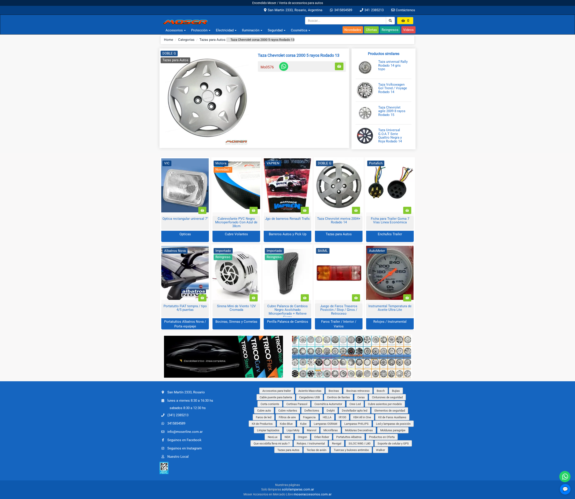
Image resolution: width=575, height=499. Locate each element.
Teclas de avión (316, 450)
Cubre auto (264, 410)
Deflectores (311, 410)
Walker (380, 450)
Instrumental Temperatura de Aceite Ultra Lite (389, 308)
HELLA (327, 417)
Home (168, 40)
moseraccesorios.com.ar (313, 494)
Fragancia (309, 417)
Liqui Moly (293, 430)
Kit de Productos (262, 423)
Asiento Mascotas (309, 390)
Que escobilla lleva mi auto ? (272, 443)
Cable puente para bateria (276, 397)
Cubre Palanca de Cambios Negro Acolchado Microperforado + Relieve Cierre (287, 311)
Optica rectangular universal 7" (185, 219)
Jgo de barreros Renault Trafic (287, 219)
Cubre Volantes (236, 234)
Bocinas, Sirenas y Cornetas (236, 322)
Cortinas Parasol (296, 404)
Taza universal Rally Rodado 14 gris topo (393, 65)
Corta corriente (270, 404)
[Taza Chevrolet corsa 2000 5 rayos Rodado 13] (207, 98)
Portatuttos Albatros (349, 437)
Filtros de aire (287, 417)
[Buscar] (390, 20)
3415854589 (342, 10)
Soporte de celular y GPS (393, 443)
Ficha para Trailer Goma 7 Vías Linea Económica (390, 220)
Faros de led (263, 417)
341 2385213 (373, 10)
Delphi (331, 410)
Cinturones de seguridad (387, 397)
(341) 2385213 (177, 415)
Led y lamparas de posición (393, 423)
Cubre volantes (287, 410)
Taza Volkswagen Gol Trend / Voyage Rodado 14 (392, 88)
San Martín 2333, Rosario (186, 392)
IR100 (342, 417)
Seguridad (275, 30)
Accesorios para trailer (276, 390)
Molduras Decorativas (359, 430)
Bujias (396, 390)
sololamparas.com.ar (298, 489)
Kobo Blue (286, 423)
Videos (408, 30)
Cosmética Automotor (328, 404)
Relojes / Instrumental (390, 322)
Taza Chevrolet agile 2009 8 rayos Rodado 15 (391, 111)
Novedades (352, 30)
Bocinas (334, 390)
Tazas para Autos (212, 40)
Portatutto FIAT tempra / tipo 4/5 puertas (185, 308)
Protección (199, 30)
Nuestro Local (178, 457)
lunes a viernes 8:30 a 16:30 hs (190, 401)
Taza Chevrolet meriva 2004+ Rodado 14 (338, 220)
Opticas (185, 234)
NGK (287, 437)
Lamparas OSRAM (325, 423)
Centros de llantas (338, 397)
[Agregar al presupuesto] (339, 66)
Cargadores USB (309, 397)
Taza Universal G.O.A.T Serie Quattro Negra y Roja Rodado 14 (390, 135)
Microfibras (330, 430)
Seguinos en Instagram (184, 448)
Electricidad (225, 30)
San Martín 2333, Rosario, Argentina (294, 10)
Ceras (361, 397)
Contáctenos (405, 10)
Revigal (336, 443)
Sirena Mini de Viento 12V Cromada (236, 308)
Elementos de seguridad (389, 410)
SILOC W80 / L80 (359, 443)
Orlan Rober (321, 437)
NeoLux (272, 437)
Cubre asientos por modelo (385, 404)
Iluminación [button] (250, 30)
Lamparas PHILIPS (356, 423)
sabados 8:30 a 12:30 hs (188, 408)
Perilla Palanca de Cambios (287, 322)
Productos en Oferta (382, 437)
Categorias (186, 40)
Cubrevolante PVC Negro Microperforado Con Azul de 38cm (236, 222)
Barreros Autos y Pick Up (287, 234)
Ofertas (371, 30)
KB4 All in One (362, 417)
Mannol (311, 430)
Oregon (302, 437)
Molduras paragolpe (392, 430)
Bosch (381, 390)
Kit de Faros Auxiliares (392, 417)
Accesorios (174, 30)
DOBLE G (169, 53)
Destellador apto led (354, 410)
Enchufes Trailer (390, 234)
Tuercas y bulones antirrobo (351, 450)
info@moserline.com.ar (185, 432)
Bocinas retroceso (357, 390)
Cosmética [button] (299, 30)
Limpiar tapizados (268, 430)
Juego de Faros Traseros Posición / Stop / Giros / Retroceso (338, 310)
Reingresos (390, 30)
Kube (303, 423)
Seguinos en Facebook (184, 440)
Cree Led (355, 404)
